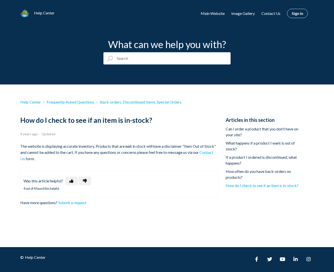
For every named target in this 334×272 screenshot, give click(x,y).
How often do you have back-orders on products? (258, 174)
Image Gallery (243, 13)
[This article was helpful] (71, 181)
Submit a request (72, 202)
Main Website (213, 13)
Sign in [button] (297, 13)
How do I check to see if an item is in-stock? (262, 185)
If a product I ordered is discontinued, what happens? (261, 160)
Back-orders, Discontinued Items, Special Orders (140, 102)
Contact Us (270, 13)
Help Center (30, 102)
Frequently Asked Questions (70, 102)
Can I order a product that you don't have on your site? (262, 131)
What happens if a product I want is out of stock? (260, 146)
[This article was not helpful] (84, 181)
